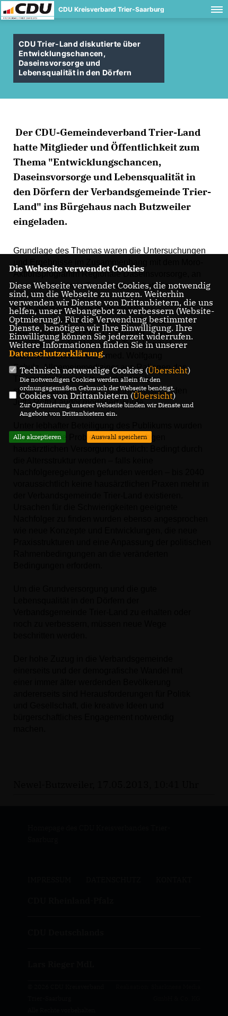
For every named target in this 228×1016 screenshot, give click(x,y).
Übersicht (168, 370)
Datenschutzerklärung (56, 353)
